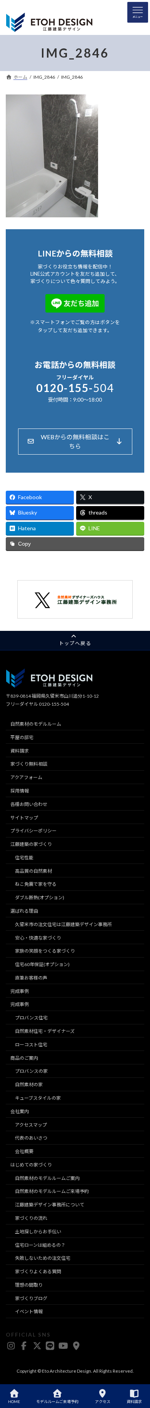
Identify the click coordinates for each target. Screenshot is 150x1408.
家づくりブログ (31, 1298)
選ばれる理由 (24, 911)
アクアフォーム (26, 778)
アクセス (102, 1401)
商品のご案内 (24, 1058)
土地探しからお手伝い (38, 1231)
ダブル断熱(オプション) (39, 898)
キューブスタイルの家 (38, 1098)
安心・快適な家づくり (38, 938)
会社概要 (24, 1151)
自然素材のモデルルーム (35, 724)
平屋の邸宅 (21, 737)
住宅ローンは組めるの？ (40, 1245)
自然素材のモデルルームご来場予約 (52, 1192)
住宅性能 (24, 857)
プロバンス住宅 (31, 1018)
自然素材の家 (29, 1085)
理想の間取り (29, 1285)
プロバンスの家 (31, 1071)
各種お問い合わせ (28, 804)
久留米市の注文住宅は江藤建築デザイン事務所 (63, 924)
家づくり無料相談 (28, 764)
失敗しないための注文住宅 (42, 1258)
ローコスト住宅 (31, 1044)
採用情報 (19, 791)
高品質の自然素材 (33, 871)
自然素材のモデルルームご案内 (47, 1178)
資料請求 (19, 751)
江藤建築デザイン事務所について (49, 1205)
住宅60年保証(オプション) (42, 965)
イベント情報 (29, 1312)
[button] (75, 442)
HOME (14, 1401)
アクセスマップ (31, 1125)
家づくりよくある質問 (38, 1271)
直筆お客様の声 (31, 978)
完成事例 (19, 991)
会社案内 (19, 1111)
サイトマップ (24, 818)
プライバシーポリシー (33, 831)
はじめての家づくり (31, 1165)
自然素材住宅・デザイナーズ (45, 1031)
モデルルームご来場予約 (57, 1401)
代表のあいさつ (31, 1138)
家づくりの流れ (31, 1218)
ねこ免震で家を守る (36, 884)
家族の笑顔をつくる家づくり (45, 951)
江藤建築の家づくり (31, 844)
